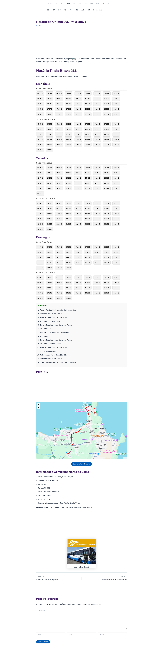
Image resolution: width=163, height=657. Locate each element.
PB (59, 10)
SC (91, 3)
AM (88, 10)
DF (103, 3)
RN (71, 10)
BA (54, 10)
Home (49, 3)
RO (77, 10)
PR (80, 3)
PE (65, 10)
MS (97, 3)
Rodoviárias (97, 10)
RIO (68, 3)
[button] (117, 6)
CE (48, 10)
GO (109, 3)
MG (62, 3)
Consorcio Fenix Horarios (81, 464)
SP (56, 3)
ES (74, 3)
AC (83, 10)
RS (86, 3)
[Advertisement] (81, 43)
